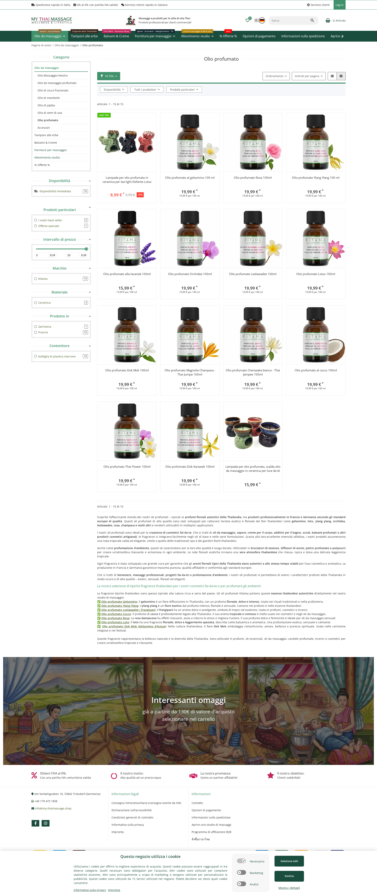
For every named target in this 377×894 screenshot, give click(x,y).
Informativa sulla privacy (128, 825)
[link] (61, 68)
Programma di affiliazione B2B (211, 832)
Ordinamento (274, 76)
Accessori (44, 127)
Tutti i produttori (145, 89)
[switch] (241, 860)
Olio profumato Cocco (116, 614)
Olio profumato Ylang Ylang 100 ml (315, 178)
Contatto (197, 803)
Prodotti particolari (182, 89)
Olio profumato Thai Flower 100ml (127, 466)
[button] (318, 4)
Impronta (118, 832)
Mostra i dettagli (289, 888)
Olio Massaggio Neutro (53, 75)
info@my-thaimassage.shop (53, 808)
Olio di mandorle (49, 98)
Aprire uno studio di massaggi (211, 825)
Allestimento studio (47, 157)
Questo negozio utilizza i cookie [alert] (150, 856)
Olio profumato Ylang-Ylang (119, 606)
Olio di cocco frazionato (53, 90)
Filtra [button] (109, 76)
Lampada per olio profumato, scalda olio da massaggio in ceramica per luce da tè (252, 469)
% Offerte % (42, 165)
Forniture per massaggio (50, 150)
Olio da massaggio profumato (57, 83)
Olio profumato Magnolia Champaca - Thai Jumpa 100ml (190, 372)
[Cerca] (314, 20)
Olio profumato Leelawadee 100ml (252, 274)
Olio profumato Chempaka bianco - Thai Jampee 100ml (253, 372)
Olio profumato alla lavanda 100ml (127, 274)
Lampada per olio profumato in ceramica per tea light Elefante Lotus (126, 180)
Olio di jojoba (46, 105)
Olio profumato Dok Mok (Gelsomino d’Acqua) (134, 626)
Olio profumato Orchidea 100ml (190, 274)
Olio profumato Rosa (115, 618)
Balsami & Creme (45, 142)
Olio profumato (48, 120)
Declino (289, 876)
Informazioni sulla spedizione (211, 817)
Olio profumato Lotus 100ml (315, 274)
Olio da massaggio (46, 68)
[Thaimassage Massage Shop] (130, 20)
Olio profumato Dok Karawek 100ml (190, 466)
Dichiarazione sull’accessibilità (132, 810)
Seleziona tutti (289, 861)
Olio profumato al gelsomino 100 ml (190, 178)
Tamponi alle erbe (46, 135)
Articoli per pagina (307, 76)
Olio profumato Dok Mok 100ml (127, 370)
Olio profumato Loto (115, 622)
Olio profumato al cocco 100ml (316, 370)
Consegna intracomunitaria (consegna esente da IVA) (146, 803)
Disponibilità (112, 89)
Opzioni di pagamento (206, 810)
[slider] (86, 249)
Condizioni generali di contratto (132, 817)
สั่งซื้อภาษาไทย (201, 839)
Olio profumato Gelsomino (119, 601)
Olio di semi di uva (50, 113)
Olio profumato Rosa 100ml (253, 178)
